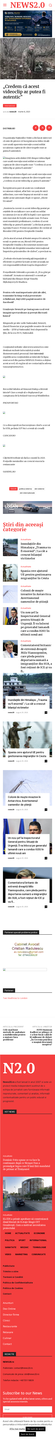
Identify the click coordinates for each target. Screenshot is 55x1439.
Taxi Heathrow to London (15, 998)
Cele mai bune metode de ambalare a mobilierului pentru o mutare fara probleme (14, 1035)
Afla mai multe (17, 1428)
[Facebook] (36, 128)
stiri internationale (27, 493)
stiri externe (39, 489)
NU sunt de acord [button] (35, 1429)
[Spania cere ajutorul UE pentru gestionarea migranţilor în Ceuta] (10, 573)
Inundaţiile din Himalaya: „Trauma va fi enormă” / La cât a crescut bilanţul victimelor (36, 551)
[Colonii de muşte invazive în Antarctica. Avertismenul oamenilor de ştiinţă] (10, 594)
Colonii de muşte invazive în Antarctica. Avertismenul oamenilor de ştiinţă (24, 800)
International (10, 106)
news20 (12, 112)
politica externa (25, 489)
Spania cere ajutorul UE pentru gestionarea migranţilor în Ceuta (36, 574)
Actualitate (26, 539)
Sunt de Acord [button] (27, 1434)
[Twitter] (42, 128)
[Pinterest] (49, 128)
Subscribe (27, 1417)
